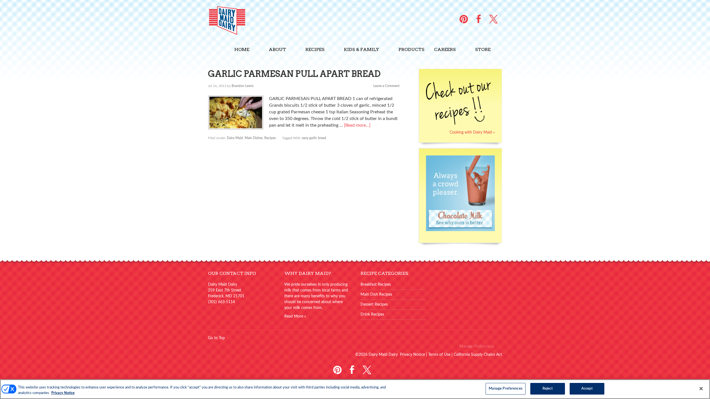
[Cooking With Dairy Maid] (458, 127)
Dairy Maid (235, 138)
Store (483, 49)
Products (411, 49)
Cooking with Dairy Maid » (472, 132)
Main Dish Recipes (376, 294)
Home (241, 49)
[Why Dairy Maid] (460, 233)
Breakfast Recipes (376, 285)
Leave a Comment (386, 86)
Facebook (352, 369)
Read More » (295, 316)
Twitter (367, 369)
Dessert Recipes (374, 304)
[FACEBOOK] (479, 19)
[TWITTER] (493, 19)
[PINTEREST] (464, 19)
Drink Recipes (372, 314)
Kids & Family (361, 49)
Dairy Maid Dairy (244, 20)
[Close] (701, 388)
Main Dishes (254, 138)
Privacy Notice (412, 355)
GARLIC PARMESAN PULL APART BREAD (294, 74)
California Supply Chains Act (478, 355)
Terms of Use (439, 355)
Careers (445, 49)
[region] (355, 389)
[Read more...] (357, 125)
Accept (587, 388)
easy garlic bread (314, 138)
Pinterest (337, 369)
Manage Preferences (477, 346)
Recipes (314, 49)
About (277, 49)
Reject (547, 388)
